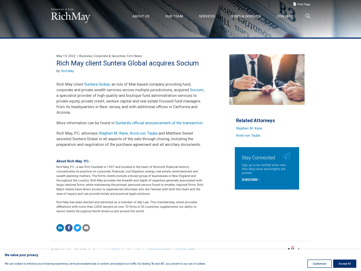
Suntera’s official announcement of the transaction (158, 123)
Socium (196, 90)
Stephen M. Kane (113, 133)
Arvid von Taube (144, 133)
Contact (285, 16)
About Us (141, 16)
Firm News (134, 56)
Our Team (174, 16)
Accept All (345, 263)
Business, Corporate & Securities (102, 56)
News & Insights (246, 16)
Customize (319, 263)
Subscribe (250, 179)
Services (207, 16)
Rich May (67, 71)
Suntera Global (97, 84)
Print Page (303, 4)
